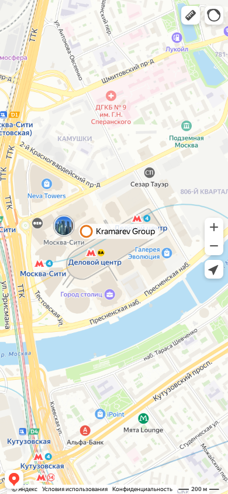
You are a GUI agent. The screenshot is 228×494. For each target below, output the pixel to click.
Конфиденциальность (142, 489)
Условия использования (75, 489)
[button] (190, 15)
